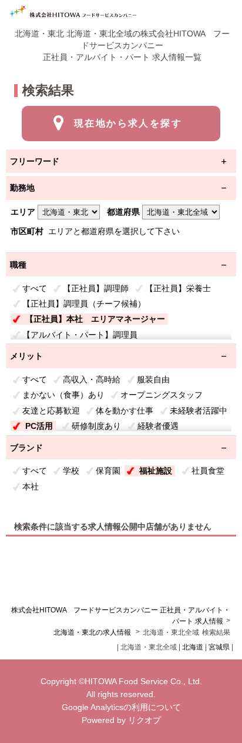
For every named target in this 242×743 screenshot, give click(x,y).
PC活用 (39, 426)
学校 (71, 470)
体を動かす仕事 (124, 410)
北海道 (192, 647)
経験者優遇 (158, 426)
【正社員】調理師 (96, 288)
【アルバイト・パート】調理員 (79, 334)
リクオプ (144, 720)
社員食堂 (207, 470)
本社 (30, 486)
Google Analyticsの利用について (121, 707)
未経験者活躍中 (198, 410)
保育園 (108, 470)
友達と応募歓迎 (51, 410)
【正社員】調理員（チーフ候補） (84, 303)
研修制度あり (96, 426)
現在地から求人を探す (128, 123)
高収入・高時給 (91, 379)
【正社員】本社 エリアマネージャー (95, 319)
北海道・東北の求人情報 (93, 632)
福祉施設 (155, 470)
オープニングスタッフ (161, 394)
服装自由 (153, 379)
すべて (34, 288)
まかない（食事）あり (63, 394)
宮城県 (219, 647)
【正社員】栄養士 (178, 288)
